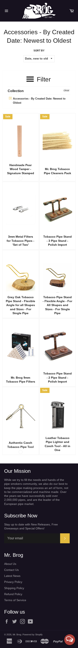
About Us (10, 563)
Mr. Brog (17, 634)
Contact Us (11, 569)
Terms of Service (15, 600)
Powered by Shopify (32, 634)
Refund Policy (13, 594)
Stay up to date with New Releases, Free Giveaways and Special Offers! (31, 526)
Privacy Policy (13, 582)
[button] (69, 639)
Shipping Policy (14, 588)
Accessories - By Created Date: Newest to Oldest (39, 100)
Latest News (12, 575)
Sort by (39, 50)
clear (66, 90)
